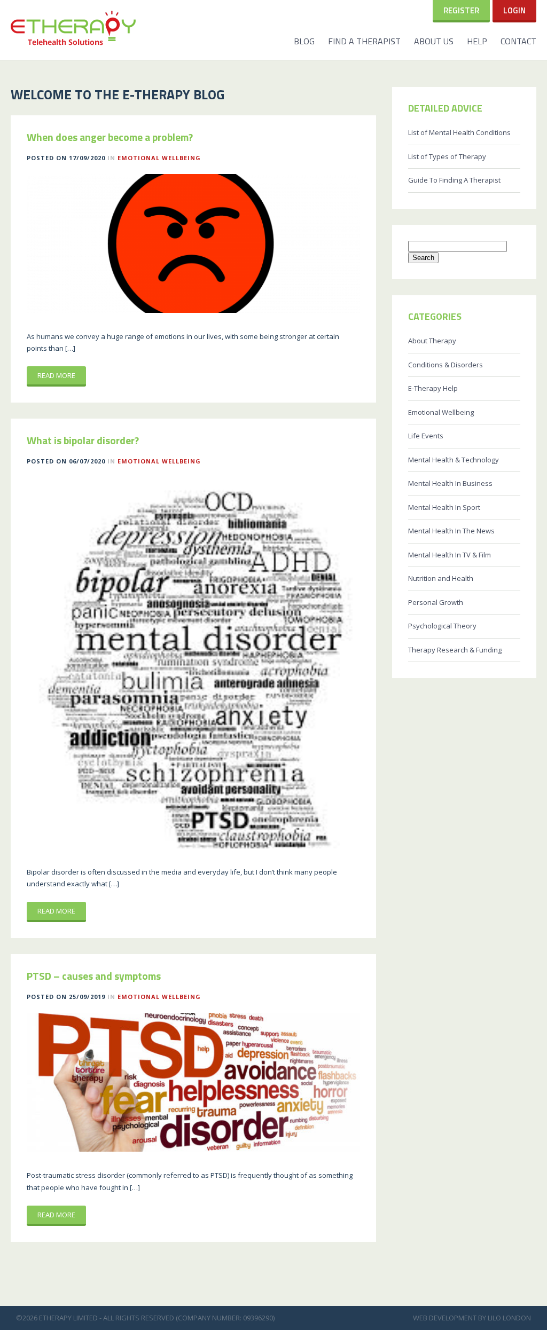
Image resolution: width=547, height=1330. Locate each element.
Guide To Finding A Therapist (454, 180)
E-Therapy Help (433, 388)
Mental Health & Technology (453, 460)
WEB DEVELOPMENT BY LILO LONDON (472, 1318)
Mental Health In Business (450, 483)
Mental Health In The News (451, 531)
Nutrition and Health (440, 578)
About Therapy (432, 340)
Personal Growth (435, 602)
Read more (56, 375)
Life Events (425, 435)
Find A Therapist (364, 41)
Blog (304, 41)
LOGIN (514, 10)
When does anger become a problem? (110, 137)
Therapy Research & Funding (455, 650)
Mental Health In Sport (444, 507)
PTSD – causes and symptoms (94, 976)
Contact (518, 41)
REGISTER (461, 10)
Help (477, 41)
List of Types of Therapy (447, 156)
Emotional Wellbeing (159, 158)
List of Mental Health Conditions (459, 132)
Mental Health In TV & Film (449, 555)
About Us (434, 41)
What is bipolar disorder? (83, 440)
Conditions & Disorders (445, 364)
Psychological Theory (442, 626)
